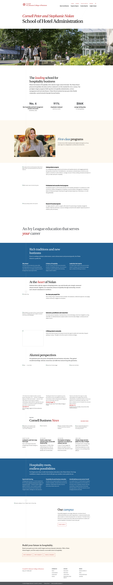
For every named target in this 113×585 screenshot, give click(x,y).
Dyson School (66, 570)
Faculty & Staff (84, 3)
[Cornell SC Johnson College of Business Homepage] (35, 569)
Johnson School (66, 574)
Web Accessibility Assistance (56, 583)
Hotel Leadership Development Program (33, 482)
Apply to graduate (37, 555)
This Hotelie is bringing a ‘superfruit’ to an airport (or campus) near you (65, 441)
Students (77, 3)
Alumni (72, 3)
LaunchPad (81, 576)
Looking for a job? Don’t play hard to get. (29, 440)
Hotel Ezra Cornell (26, 484)
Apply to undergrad (27, 555)
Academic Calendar (82, 570)
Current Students (55, 572)
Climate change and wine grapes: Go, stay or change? (82, 440)
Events (80, 572)
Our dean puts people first (53, 294)
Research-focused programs (53, 204)
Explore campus (62, 524)
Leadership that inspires (75, 263)
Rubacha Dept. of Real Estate (67, 577)
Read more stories (84, 421)
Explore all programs (49, 555)
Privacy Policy (46, 583)
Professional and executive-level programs (57, 185)
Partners (91, 3)
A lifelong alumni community (53, 331)
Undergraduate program (52, 167)
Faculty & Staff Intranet (83, 574)
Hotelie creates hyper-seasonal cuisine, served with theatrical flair (47, 441)
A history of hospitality (52, 263)
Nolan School (66, 572)
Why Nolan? (25, 263)
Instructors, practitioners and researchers (57, 313)
